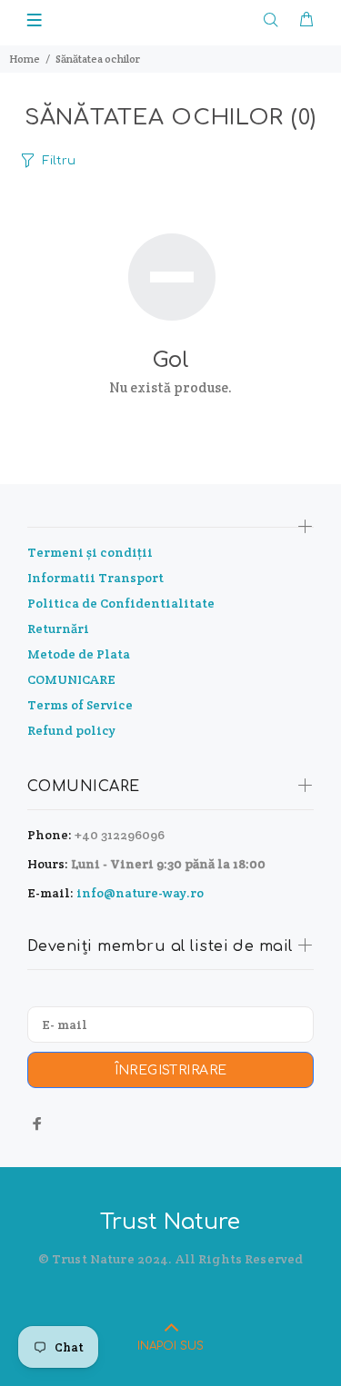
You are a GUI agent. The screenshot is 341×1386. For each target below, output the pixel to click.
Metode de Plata (78, 654)
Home (24, 58)
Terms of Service (80, 705)
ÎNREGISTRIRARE (171, 1070)
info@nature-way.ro (140, 893)
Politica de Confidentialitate (121, 603)
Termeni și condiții (90, 552)
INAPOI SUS (170, 1346)
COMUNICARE (71, 679)
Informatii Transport (95, 577)
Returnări (58, 628)
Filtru (59, 160)
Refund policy (71, 730)
